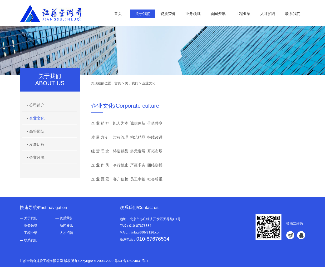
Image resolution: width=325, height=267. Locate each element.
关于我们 (143, 14)
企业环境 (36, 157)
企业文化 (36, 118)
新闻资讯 (218, 14)
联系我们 (292, 14)
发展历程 (36, 144)
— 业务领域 (28, 225)
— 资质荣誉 (64, 218)
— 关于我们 (28, 218)
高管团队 (36, 131)
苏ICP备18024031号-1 (131, 261)
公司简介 (36, 105)
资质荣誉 (168, 14)
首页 (118, 14)
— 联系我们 (28, 240)
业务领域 (193, 14)
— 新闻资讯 (64, 225)
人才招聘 (268, 14)
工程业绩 (243, 14)
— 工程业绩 (28, 233)
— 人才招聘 (64, 233)
